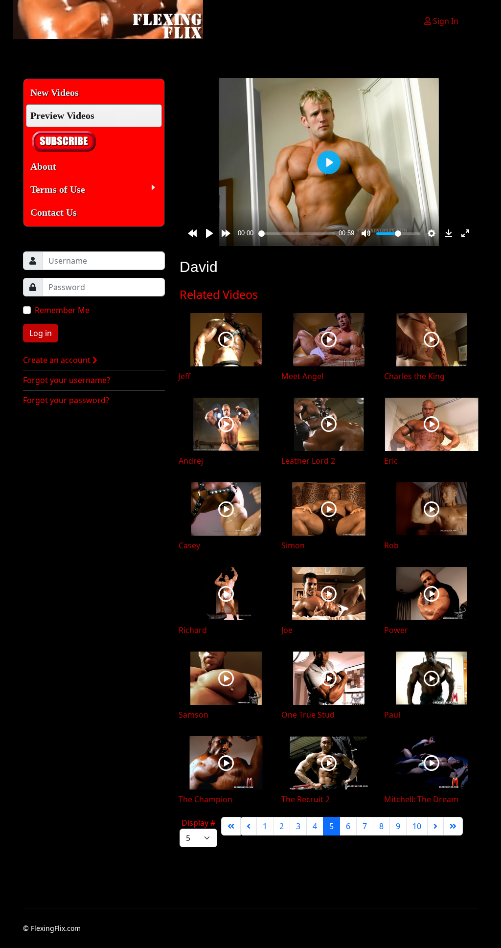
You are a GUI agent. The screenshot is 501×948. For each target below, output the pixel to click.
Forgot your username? (66, 380)
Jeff (184, 376)
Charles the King (414, 376)
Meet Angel (302, 376)
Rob (391, 545)
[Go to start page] (231, 826)
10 (416, 826)
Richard (193, 630)
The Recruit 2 (305, 799)
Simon (293, 545)
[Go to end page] (453, 826)
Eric (391, 460)
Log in (40, 333)
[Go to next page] (435, 826)
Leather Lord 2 (308, 460)
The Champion (205, 799)
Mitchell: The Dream (421, 799)
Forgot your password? (66, 400)
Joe (287, 630)
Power (396, 630)
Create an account (57, 360)
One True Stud (308, 714)
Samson (193, 714)
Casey (189, 545)
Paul (392, 714)
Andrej (191, 460)
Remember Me (62, 310)
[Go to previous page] (248, 826)
